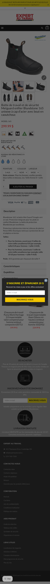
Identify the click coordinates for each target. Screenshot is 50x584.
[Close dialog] (46, 280)
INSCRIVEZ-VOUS (25, 300)
